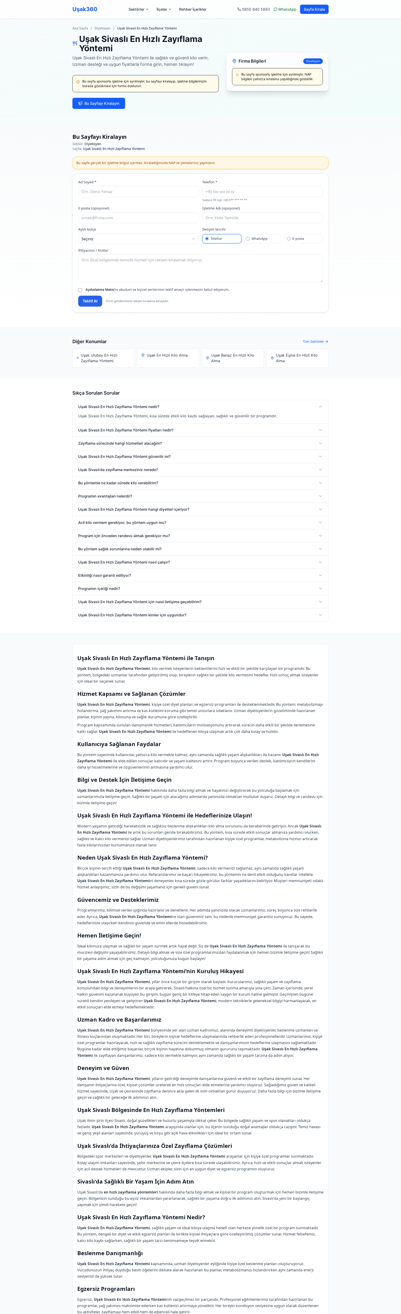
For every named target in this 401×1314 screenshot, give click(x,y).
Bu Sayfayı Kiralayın (102, 103)
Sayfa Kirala (314, 9)
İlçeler (162, 9)
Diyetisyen (102, 28)
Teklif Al (90, 301)
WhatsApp (287, 9)
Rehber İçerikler (193, 9)
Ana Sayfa (80, 28)
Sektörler (137, 9)
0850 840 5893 (256, 9)
